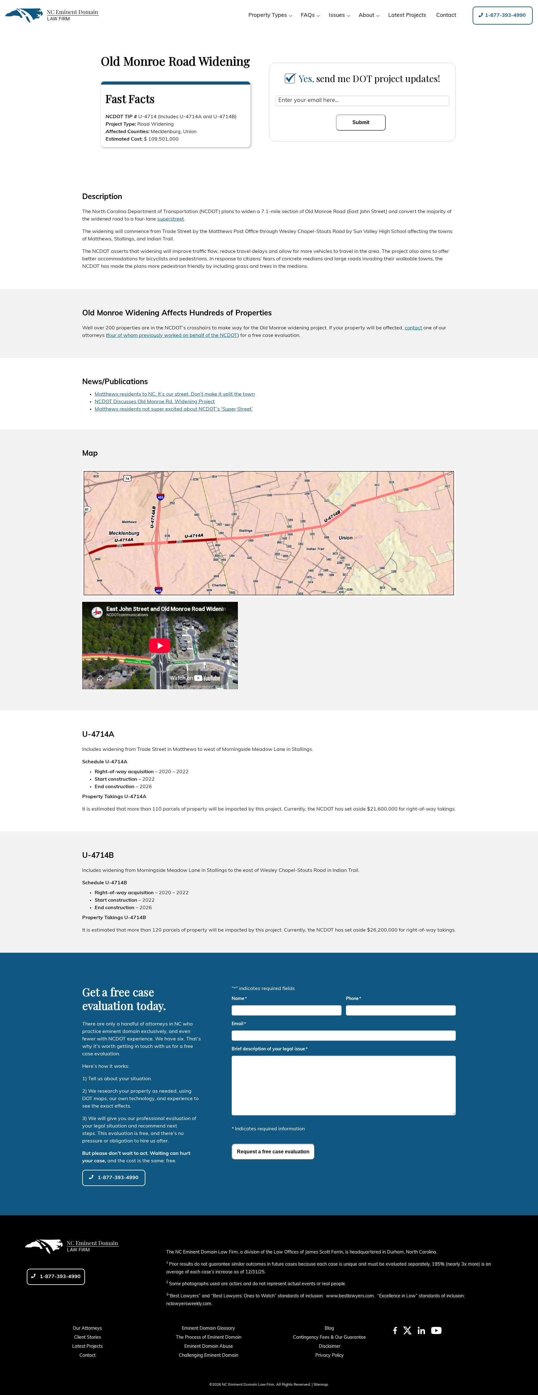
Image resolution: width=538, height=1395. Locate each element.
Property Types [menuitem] (267, 15)
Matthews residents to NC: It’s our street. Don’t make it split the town (175, 394)
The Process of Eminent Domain (208, 1337)
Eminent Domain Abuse (208, 1346)
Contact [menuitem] (446, 15)
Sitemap (321, 1385)
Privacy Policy (329, 1355)
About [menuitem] (366, 15)
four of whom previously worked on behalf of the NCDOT (172, 335)
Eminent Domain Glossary (208, 1328)
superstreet (170, 219)
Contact (87, 1355)
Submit (360, 122)
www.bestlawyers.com (350, 1296)
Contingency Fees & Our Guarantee (329, 1337)
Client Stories (87, 1337)
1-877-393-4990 (505, 15)
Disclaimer (329, 1346)
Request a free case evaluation (273, 1152)
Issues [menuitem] (337, 15)
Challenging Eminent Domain (208, 1355)
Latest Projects (87, 1346)
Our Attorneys (87, 1328)
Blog (329, 1328)
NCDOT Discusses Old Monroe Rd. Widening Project (155, 401)
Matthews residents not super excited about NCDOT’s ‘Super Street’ (174, 409)
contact (413, 328)
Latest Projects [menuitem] (407, 15)
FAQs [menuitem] (308, 15)
